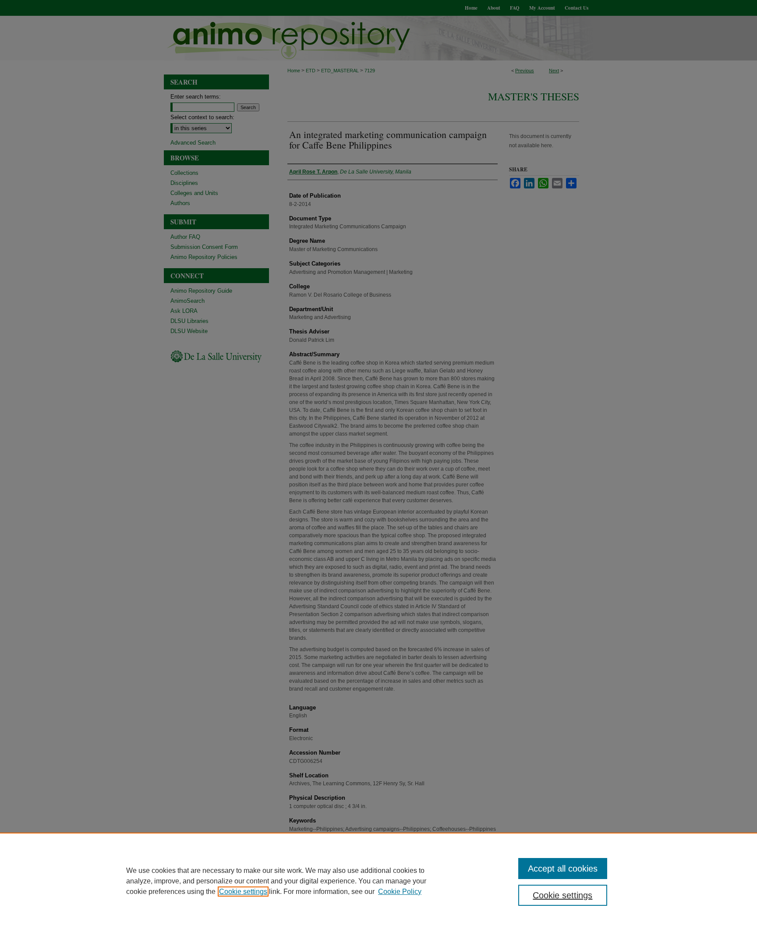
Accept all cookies (563, 868)
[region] (378, 881)
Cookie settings (243, 891)
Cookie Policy (399, 891)
